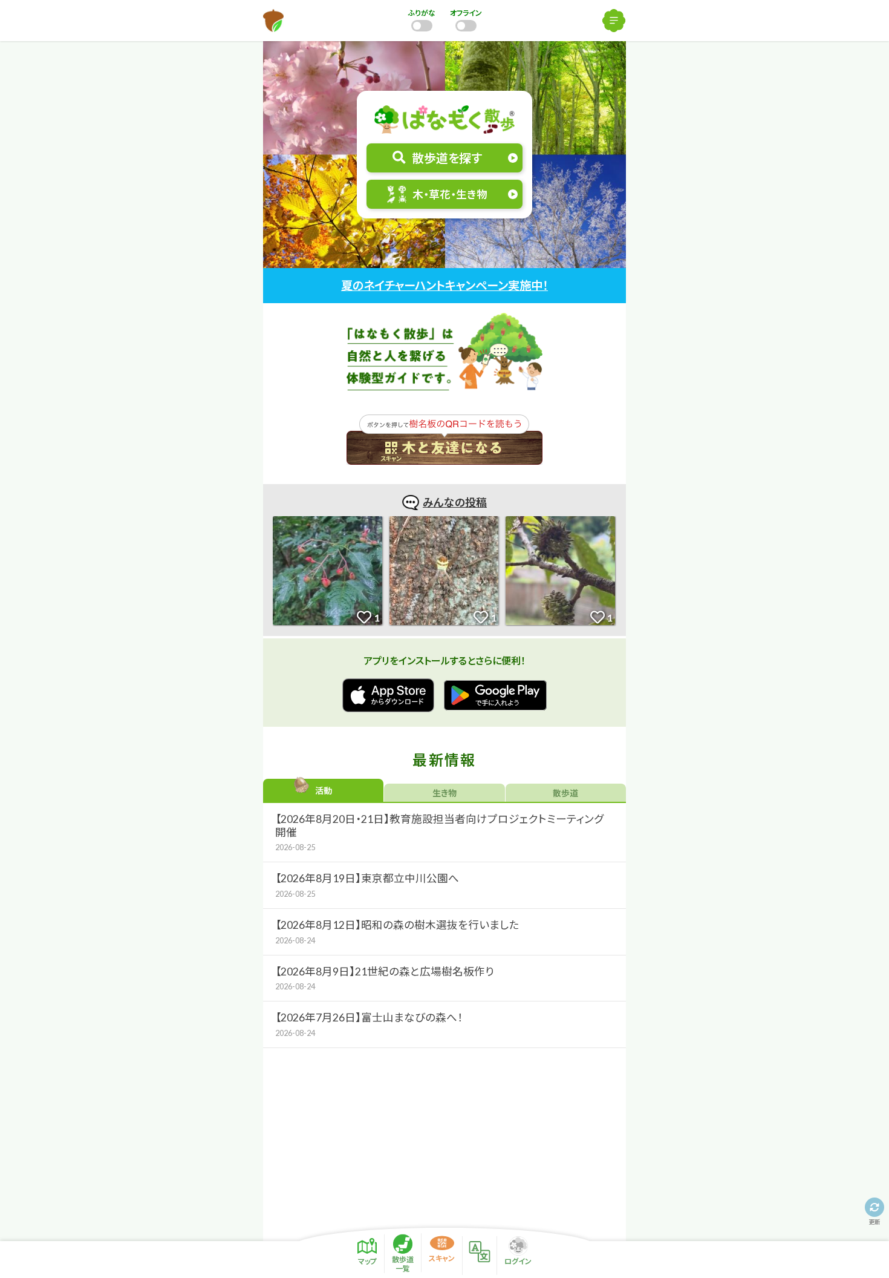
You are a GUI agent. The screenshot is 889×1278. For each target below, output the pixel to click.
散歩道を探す (447, 158)
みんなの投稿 (455, 502)
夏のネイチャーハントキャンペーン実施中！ (444, 285)
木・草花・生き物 (449, 194)
